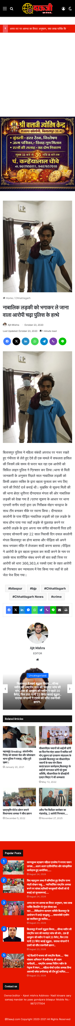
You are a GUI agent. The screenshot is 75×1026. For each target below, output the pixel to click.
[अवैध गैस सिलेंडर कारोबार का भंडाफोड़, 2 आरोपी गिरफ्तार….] (55, 797)
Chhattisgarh (23, 298)
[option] (37, 689)
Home (9, 298)
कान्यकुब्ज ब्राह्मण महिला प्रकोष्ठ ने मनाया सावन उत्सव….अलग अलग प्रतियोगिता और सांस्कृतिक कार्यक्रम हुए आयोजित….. (49, 866)
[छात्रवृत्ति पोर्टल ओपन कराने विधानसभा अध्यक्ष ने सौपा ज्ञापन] (19, 797)
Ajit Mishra (13, 324)
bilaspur (16, 588)
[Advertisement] (37, 77)
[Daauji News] (37, 8)
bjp (34, 588)
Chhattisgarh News (28, 597)
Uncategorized (37, 675)
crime (57, 597)
